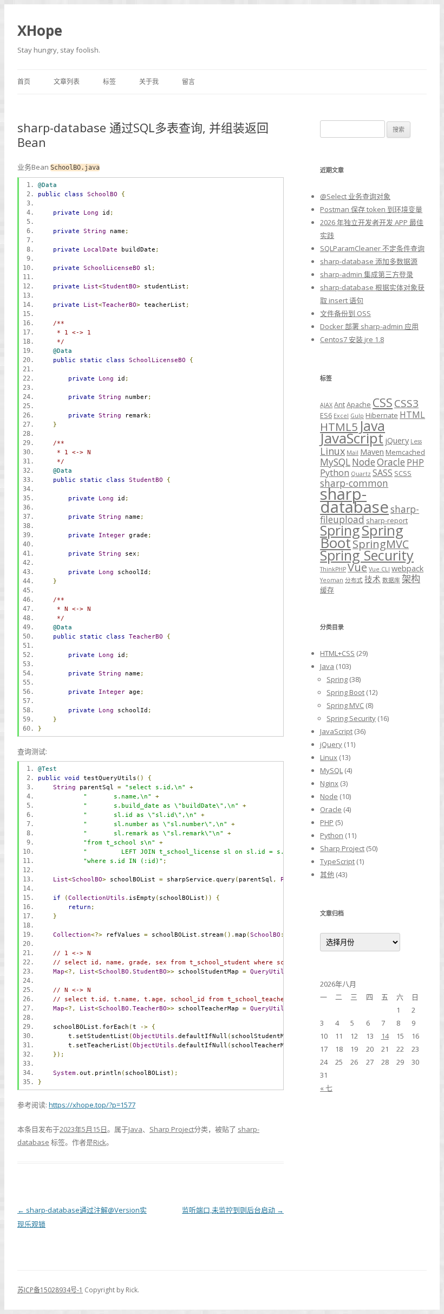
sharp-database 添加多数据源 (368, 261)
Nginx (329, 783)
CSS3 (406, 403)
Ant (339, 404)
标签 (109, 81)
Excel (341, 416)
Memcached (405, 452)
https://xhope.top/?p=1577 (92, 1105)
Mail (352, 452)
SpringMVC (380, 544)
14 (385, 1036)
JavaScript (351, 438)
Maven (372, 451)
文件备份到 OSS (345, 313)
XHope (39, 30)
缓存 (327, 590)
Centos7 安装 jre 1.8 (352, 339)
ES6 (326, 415)
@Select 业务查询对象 (355, 196)
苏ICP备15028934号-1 (50, 1289)
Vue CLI (379, 569)
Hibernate (381, 415)
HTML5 (339, 426)
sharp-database (354, 500)
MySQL (335, 462)
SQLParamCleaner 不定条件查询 (372, 248)
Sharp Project (171, 1129)
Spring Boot (345, 692)
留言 (188, 81)
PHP (415, 462)
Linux (332, 451)
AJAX (326, 405)
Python (334, 473)
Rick (99, 1142)
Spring (340, 530)
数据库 (391, 580)
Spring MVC (345, 705)
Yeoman (331, 580)
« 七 (326, 1088)
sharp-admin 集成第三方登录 (366, 274)
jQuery (397, 440)
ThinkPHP (333, 569)
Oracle (391, 462)
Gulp (357, 416)
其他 (327, 874)
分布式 (354, 580)
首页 (23, 81)
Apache (359, 404)
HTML (412, 415)
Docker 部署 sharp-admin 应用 (369, 326)
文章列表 (67, 81)
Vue (357, 567)
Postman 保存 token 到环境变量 (371, 209)
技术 (372, 579)
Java (135, 1129)
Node (363, 462)
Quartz (361, 474)
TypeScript (337, 861)
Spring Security (367, 555)
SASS (383, 473)
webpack (407, 568)
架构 (411, 578)
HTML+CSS (337, 653)
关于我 (149, 81)
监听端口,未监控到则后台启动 (233, 1210)
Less (416, 441)
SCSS (403, 473)
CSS (383, 402)
